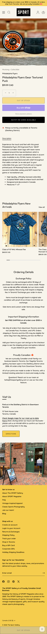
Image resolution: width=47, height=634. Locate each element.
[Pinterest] (13, 581)
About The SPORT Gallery (12, 493)
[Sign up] (43, 573)
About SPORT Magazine (11, 496)
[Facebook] (3, 581)
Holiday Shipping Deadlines (13, 552)
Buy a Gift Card (8, 545)
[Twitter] (18, 581)
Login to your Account (11, 528)
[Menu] (3, 12)
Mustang (5, 69)
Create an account (9, 525)
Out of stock (23, 630)
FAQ (4, 500)
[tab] (8, 138)
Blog (4, 513)
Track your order (9, 538)
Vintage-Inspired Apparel (12, 503)
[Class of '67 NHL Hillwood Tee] (19, 229)
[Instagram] (8, 581)
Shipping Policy (8, 535)
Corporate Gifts (8, 549)
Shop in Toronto (8, 542)
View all (42, 207)
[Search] (8, 12)
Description (6, 138)
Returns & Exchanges (11, 532)
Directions (11, 434)
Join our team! (8, 510)
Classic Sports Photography (13, 507)
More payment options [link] (23, 114)
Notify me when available (23, 120)
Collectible (15, 69)
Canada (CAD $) (7, 620)
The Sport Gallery (14, 625)
